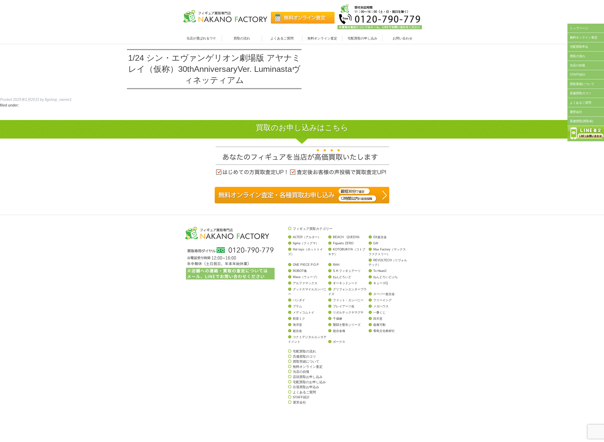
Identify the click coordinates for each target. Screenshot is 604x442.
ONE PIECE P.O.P (306, 264)
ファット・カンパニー (348, 300)
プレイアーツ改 (343, 306)
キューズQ (380, 283)
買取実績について (582, 84)
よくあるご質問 (282, 38)
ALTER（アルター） (307, 237)
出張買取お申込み (306, 387)
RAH (336, 264)
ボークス (339, 341)
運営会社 (576, 112)
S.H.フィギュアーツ (347, 271)
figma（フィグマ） (306, 243)
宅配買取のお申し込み (309, 382)
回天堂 (377, 318)
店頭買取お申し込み (308, 377)
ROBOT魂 (300, 271)
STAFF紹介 (578, 74)
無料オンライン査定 (322, 38)
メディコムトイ (303, 312)
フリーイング (382, 300)
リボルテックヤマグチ (348, 312)
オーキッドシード (345, 283)
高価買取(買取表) (581, 121)
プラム (297, 306)
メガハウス (381, 306)
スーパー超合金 (384, 294)
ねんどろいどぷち (385, 277)
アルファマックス (305, 283)
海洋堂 (297, 324)
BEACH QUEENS (346, 237)
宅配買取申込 (579, 46)
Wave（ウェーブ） (306, 277)
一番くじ (379, 312)
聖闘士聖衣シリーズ (347, 324)
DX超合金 (380, 237)
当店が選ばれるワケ (201, 38)
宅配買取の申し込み (362, 38)
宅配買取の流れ (304, 351)
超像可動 (379, 324)
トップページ (579, 28)
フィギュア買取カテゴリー (312, 229)
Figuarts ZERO (343, 243)
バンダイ (299, 300)
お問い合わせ (402, 38)
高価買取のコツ (580, 93)
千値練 (337, 318)
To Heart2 (379, 271)
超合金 (297, 331)
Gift (375, 243)
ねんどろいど (342, 277)
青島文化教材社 (384, 331)
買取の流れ (242, 38)
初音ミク (299, 318)
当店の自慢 (577, 65)
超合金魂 (339, 331)
